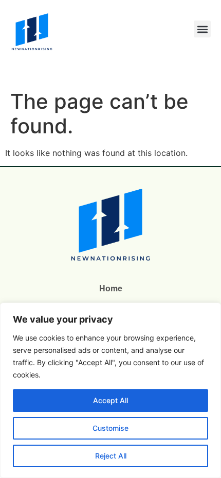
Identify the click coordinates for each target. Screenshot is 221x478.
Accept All (110, 400)
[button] (202, 29)
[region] (110, 390)
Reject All (110, 455)
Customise (110, 428)
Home (110, 288)
